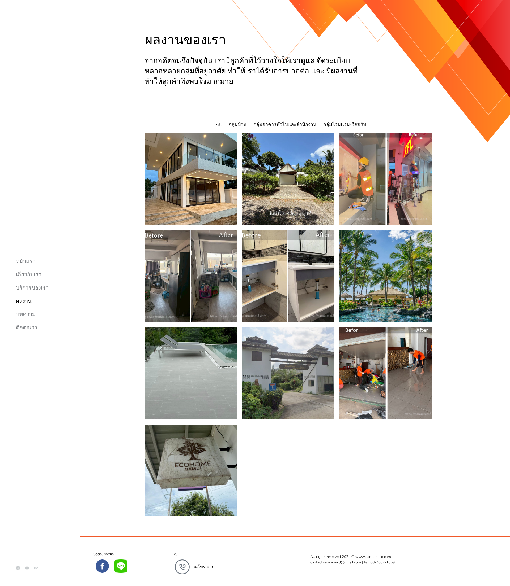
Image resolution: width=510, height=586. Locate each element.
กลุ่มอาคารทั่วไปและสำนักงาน (284, 124)
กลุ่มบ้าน (237, 124)
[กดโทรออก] (182, 566)
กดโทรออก (202, 567)
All (219, 124)
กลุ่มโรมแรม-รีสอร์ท (344, 124)
